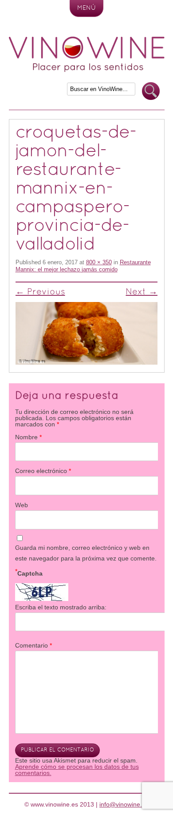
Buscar (151, 91)
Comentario (33, 645)
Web (21, 505)
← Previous (40, 292)
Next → (141, 292)
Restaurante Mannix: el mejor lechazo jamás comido (83, 266)
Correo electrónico (43, 470)
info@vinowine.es (124, 804)
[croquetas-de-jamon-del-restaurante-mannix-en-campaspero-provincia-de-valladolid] (87, 333)
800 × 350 (99, 262)
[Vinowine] (87, 69)
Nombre (28, 437)
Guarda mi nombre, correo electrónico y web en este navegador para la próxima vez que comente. (86, 553)
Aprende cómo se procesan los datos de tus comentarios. (77, 769)
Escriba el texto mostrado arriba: (60, 607)
